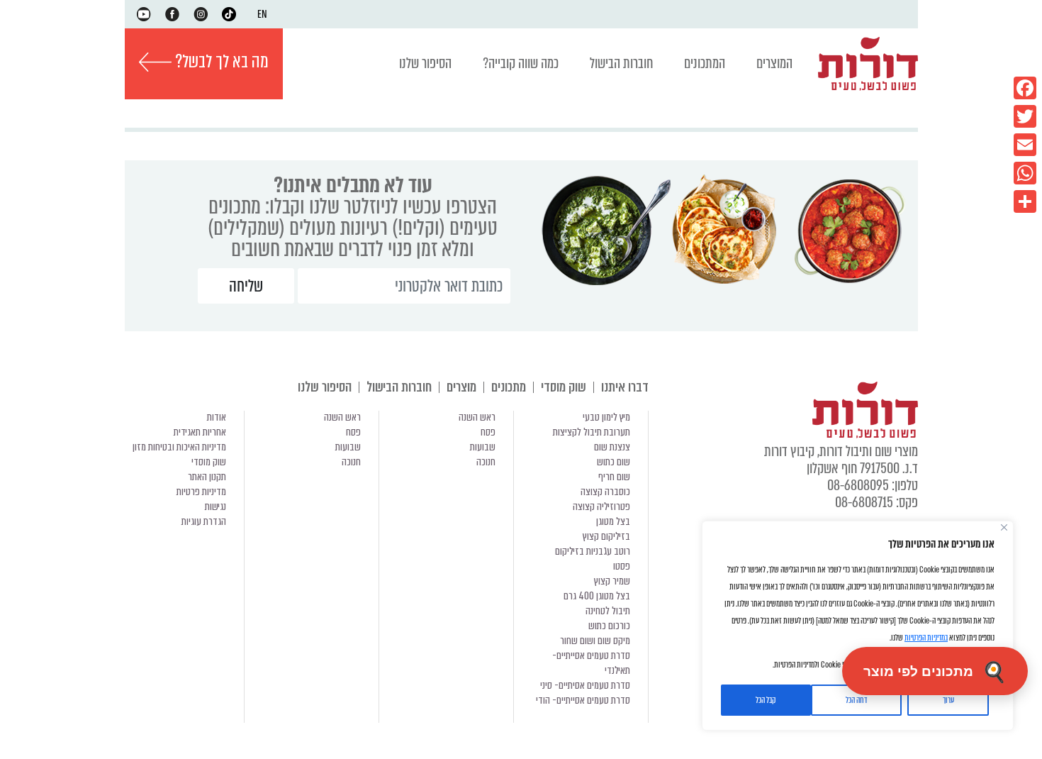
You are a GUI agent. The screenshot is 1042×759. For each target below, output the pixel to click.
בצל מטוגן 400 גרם (597, 596)
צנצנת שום (612, 447)
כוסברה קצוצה (605, 491)
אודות (216, 417)
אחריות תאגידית (200, 432)
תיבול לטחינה (608, 611)
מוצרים (461, 387)
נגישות (215, 506)
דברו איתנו (625, 387)
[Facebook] (1025, 88)
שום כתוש (613, 462)
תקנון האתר (207, 476)
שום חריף (614, 476)
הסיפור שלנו (425, 63)
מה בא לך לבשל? (220, 61)
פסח (488, 432)
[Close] (1004, 527)
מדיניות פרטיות (201, 491)
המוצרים (774, 63)
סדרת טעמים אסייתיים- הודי (583, 700)
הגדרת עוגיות (203, 521)
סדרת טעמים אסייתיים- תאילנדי (591, 663)
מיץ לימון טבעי (606, 417)
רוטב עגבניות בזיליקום (592, 551)
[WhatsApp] (1025, 173)
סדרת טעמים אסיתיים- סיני (585, 685)
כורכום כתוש (609, 625)
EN (262, 14)
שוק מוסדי (563, 387)
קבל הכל (765, 700)
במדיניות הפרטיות (926, 637)
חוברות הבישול (621, 63)
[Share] (1025, 201)
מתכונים (508, 387)
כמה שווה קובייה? (521, 63)
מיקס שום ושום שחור (595, 640)
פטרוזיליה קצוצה (601, 506)
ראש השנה (477, 417)
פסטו (621, 566)
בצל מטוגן (613, 521)
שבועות (482, 447)
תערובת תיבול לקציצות (591, 432)
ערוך (948, 700)
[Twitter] (1025, 116)
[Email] (1025, 145)
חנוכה (485, 462)
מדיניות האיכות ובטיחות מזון (179, 447)
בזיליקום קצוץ (606, 536)
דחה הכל (856, 700)
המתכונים (704, 63)
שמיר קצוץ (612, 581)
